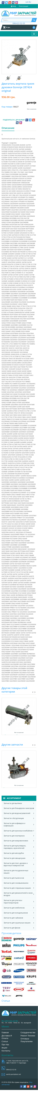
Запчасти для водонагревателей (17, 813)
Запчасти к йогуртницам (14, 818)
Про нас (5, 1044)
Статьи (5, 1041)
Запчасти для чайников (13, 918)
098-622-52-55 (19, 23)
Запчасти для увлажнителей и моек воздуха (18, 894)
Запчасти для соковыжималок (16, 883)
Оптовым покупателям (27, 1040)
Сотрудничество (28, 1032)
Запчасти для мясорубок (14, 853)
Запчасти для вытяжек (13, 803)
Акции (4, 1047)
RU (30, 2)
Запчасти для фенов (12, 928)
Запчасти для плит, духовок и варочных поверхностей (16, 864)
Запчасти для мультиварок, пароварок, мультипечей (15, 847)
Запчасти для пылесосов (14, 878)
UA (26, 2)
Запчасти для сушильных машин (17, 923)
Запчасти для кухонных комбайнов (18, 831)
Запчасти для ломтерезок (14, 836)
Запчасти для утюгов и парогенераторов (13, 901)
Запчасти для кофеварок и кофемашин (14, 824)
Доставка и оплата (7, 1037)
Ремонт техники (28, 1035)
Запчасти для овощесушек (14, 858)
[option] (19, 719)
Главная (5, 1032)
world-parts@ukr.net (13, 1074)
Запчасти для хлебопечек (14, 908)
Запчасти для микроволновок (16, 841)
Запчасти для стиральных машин (17, 888)
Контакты (6, 1050)
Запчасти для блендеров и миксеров (19, 808)
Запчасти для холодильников (16, 913)
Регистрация (23, 6)
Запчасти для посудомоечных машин (16, 871)
